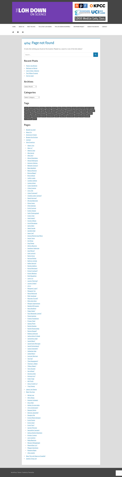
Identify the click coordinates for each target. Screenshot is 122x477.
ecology (48, 110)
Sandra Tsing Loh (31, 458)
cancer (74, 108)
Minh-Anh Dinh (32, 301)
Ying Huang (31, 386)
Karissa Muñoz (32, 258)
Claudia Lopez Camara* (35, 196)
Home (14, 26)
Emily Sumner (32, 208)
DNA (39, 110)
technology (28, 118)
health (33, 113)
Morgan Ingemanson (34, 303)
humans (59, 113)
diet (36, 110)
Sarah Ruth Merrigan (34, 343)
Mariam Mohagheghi (34, 443)
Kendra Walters (32, 266)
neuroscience (36, 116)
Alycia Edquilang (33, 158)
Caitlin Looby (31, 178)
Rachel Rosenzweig (33, 328)
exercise (84, 110)
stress (81, 116)
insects (65, 113)
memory (90, 113)
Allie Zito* (30, 155)
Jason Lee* (31, 233)
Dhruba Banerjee (33, 201)
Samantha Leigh (33, 338)
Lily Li (29, 286)
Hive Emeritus (30, 142)
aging (26, 108)
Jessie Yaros (31, 238)
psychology (70, 116)
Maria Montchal (32, 293)
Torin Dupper (31, 369)
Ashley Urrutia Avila (33, 405)
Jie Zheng (30, 241)
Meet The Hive (31, 26)
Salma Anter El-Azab (34, 336)
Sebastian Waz (32, 351)
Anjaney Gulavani (33, 400)
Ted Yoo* (30, 359)
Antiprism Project (79, 26)
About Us (21, 26)
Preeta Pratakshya (33, 318)
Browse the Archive (32, 137)
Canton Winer (32, 183)
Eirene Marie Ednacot (34, 418)
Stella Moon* (31, 354)
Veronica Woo (32, 374)
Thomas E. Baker (33, 364)
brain (63, 108)
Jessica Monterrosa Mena (35, 236)
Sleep (76, 116)
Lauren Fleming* (33, 281)
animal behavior (33, 108)
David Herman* (32, 198)
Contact (104, 26)
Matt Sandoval (32, 296)
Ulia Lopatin (31, 453)
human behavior (41, 113)
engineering (61, 110)
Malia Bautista (32, 440)
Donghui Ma (31, 415)
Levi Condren (31, 438)
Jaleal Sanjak (31, 228)
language (71, 113)
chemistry (80, 108)
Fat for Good (30, 76)
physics (44, 116)
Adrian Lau (31, 395)
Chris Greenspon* (33, 408)
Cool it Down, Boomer (32, 71)
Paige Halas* (31, 311)
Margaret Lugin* (33, 288)
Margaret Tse (32, 291)
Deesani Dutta (32, 410)
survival (87, 116)
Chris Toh (30, 191)
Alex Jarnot (31, 153)
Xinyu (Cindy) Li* (33, 384)
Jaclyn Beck (31, 226)
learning (77, 113)
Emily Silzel (31, 423)
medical (84, 113)
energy (54, 110)
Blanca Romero (32, 170)
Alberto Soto (31, 150)
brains (69, 108)
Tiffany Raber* (32, 366)
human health (51, 113)
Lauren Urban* (32, 283)
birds (59, 108)
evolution (77, 110)
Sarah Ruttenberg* (33, 346)
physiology (50, 116)
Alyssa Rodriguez (33, 160)
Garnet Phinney (32, 428)
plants (57, 116)
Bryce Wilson (31, 175)
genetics (27, 113)
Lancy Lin (30, 278)
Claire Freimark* (33, 193)
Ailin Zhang (31, 398)
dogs (43, 110)
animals (42, 108)
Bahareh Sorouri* (33, 165)
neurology (28, 116)
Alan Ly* (30, 148)
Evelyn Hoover (32, 211)
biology (54, 108)
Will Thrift (30, 381)
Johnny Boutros (32, 246)
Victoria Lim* (31, 376)
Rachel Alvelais (32, 326)
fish (89, 110)
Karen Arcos (31, 256)
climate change (89, 108)
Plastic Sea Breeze (31, 66)
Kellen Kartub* (32, 263)
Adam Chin (31, 145)
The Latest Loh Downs (45, 26)
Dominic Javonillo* (33, 413)
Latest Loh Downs (31, 389)
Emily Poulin (31, 420)
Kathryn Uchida (32, 261)
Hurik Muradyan (32, 223)
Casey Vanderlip (32, 186)
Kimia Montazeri (32, 268)
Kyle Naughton (32, 276)
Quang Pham (31, 323)
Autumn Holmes (33, 163)
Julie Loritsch (31, 253)
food (93, 110)
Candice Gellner (32, 181)
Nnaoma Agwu (32, 450)
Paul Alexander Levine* (35, 313)
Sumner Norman (33, 356)
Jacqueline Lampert (33, 430)
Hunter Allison (32, 221)
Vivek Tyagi (31, 379)
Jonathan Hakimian (33, 248)
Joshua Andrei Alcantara (35, 433)
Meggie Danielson (33, 448)
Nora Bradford (32, 308)
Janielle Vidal (31, 231)
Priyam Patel (31, 321)
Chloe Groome (32, 188)
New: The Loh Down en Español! (35, 456)
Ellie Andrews (32, 206)
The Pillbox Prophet (32, 73)
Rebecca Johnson (33, 333)
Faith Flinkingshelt (33, 213)
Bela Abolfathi (32, 168)
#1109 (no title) (31, 130)
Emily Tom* (31, 425)
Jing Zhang (31, 243)
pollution (63, 116)
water (34, 118)
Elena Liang (31, 203)
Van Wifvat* (31, 371)
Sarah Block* (31, 341)
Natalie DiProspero (33, 306)
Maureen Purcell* (33, 298)
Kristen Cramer (32, 435)
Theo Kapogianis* (33, 361)
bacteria (48, 108)
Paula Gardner (32, 316)
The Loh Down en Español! (62, 26)
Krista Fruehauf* (33, 271)
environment (69, 110)
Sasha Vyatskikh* (33, 348)
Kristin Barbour (32, 273)
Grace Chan (31, 216)
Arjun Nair (31, 403)
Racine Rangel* (32, 331)
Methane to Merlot (31, 68)
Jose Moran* (31, 251)
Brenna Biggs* (32, 173)
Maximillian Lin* (32, 445)
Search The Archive (93, 26)
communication (29, 110)
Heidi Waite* (31, 218)
